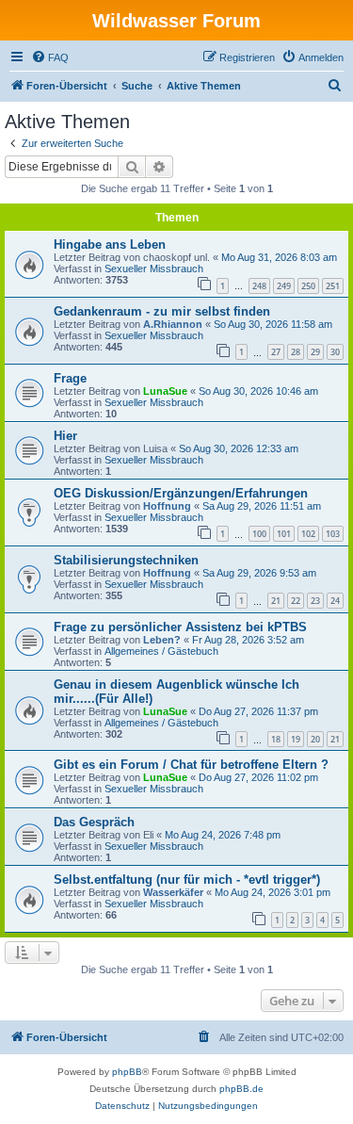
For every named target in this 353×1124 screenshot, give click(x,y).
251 (333, 286)
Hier (65, 436)
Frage (70, 378)
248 (259, 286)
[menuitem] (50, 57)
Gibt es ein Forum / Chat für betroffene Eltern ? (191, 764)
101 (284, 534)
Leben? (162, 639)
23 (315, 601)
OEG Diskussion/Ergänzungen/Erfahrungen (181, 493)
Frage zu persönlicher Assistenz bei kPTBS (180, 627)
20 (315, 739)
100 (259, 534)
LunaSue (165, 391)
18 (276, 739)
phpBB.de (241, 1088)
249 (284, 286)
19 (295, 739)
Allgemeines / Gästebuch (161, 651)
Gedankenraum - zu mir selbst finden (162, 311)
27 (276, 352)
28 (295, 352)
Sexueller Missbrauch (153, 268)
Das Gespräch (94, 822)
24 (335, 601)
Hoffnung (167, 506)
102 (308, 534)
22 (295, 601)
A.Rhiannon (172, 324)
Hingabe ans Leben (110, 244)
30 (335, 352)
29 (315, 352)
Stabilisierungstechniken (126, 560)
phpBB (127, 1072)
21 (276, 601)
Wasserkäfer (173, 892)
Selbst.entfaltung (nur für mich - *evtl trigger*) (187, 879)
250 (308, 286)
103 (333, 534)
